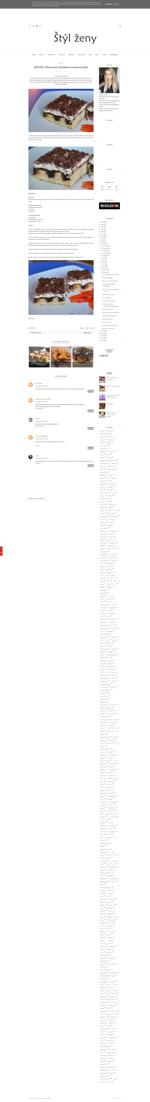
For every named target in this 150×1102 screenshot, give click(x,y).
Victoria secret (112, 1038)
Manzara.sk (113, 755)
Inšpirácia (111, 652)
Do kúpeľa (113, 554)
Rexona (102, 914)
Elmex (112, 575)
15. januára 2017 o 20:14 (41, 458)
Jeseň (101, 663)
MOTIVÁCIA (81, 54)
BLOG (97, 54)
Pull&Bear (109, 893)
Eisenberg (109, 569)
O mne (106, 820)
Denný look (111, 540)
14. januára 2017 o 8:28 (41, 386)
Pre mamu (109, 876)
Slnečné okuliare (104, 955)
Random (109, 902)
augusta (104, 255)
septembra (105, 253)
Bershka (102, 481)
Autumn (102, 457)
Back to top (117, 1098)
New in (101, 811)
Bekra (101, 478)
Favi (111, 596)
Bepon (113, 478)
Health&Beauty (104, 637)
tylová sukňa (103, 1029)
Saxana (102, 937)
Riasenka (109, 914)
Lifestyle (102, 734)
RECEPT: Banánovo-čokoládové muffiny (81, 364)
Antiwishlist (103, 451)
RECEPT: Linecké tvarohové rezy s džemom (111, 414)
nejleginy (102, 808)
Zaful (112, 1070)
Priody (101, 884)
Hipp (101, 640)
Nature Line (103, 805)
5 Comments (32, 327)
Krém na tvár (103, 702)
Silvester (109, 949)
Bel (107, 478)
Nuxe (110, 817)
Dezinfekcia (111, 546)
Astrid (101, 454)
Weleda (110, 1058)
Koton (112, 687)
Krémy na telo (103, 705)
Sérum (110, 940)
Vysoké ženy (103, 1055)
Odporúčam (103, 828)
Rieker (101, 917)
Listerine (112, 740)
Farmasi (102, 587)
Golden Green (103, 625)
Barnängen (103, 475)
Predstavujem (113, 878)
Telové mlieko (103, 1002)
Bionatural (111, 484)
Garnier (111, 613)
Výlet (101, 1052)
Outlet (102, 837)
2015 (102, 333)
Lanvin (115, 719)
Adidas (109, 431)
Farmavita (110, 587)
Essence (115, 581)
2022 (102, 231)
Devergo (102, 546)
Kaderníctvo (103, 669)
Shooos (109, 943)
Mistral (111, 775)
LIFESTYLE (62, 54)
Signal (101, 949)
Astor (111, 451)
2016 (102, 331)
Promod (102, 890)
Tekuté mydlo (111, 999)
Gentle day (103, 619)
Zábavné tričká (104, 1070)
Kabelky (110, 666)
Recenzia (102, 905)
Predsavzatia (103, 878)
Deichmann (103, 537)
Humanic (109, 643)
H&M (101, 631)
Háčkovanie (109, 631)
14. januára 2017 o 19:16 (41, 438)
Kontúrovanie (103, 687)
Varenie (110, 1035)
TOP (115, 1014)
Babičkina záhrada (104, 460)
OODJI (111, 828)
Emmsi (108, 578)
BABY (90, 54)
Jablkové (102, 658)
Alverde (109, 443)
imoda (108, 646)
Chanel (102, 646)
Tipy (101, 1014)
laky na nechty (104, 716)
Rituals (102, 920)
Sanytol (108, 934)
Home (34, 54)
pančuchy (102, 840)
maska (101, 761)
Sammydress (103, 931)
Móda (101, 781)
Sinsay (101, 952)
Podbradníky (113, 867)
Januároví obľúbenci (107, 277)
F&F (115, 584)
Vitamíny (108, 1040)
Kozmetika (102, 693)
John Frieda (109, 663)
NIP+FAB (107, 814)
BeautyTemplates (45, 1098)
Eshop (101, 581)
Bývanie (102, 501)
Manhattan (103, 752)
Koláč (61, 62)
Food (112, 605)
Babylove (102, 466)
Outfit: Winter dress (107, 309)
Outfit (108, 834)
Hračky (114, 640)
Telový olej (114, 1002)
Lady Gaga (110, 711)
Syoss (110, 987)
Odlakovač (103, 825)
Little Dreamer (41, 436)
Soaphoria (102, 958)
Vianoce (102, 1038)
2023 (102, 229)
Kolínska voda (104, 681)
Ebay (110, 566)
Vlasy (110, 1043)
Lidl (116, 731)
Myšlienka (102, 793)
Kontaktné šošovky (105, 684)
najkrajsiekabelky (111, 796)
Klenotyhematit (104, 675)
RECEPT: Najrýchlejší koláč (38, 364)
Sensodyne (110, 937)
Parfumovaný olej (104, 849)
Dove (101, 563)
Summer (113, 982)
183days (102, 431)
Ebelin (101, 569)
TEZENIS (102, 1008)
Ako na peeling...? (106, 297)
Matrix (108, 761)
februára (104, 269)
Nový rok (102, 817)
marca (104, 267)
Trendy (111, 1020)
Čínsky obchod (104, 528)
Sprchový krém (104, 976)
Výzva (111, 1055)
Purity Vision (103, 899)
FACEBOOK (102, 189)
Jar (109, 658)
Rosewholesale (111, 920)
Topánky (112, 1017)
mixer (107, 778)
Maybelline (103, 767)
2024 (102, 227)
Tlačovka (108, 1014)
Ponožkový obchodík (105, 873)
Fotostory (103, 607)
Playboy (102, 864)
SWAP (115, 984)
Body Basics (110, 490)
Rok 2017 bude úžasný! (108, 328)
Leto (109, 728)
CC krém (109, 510)
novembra (105, 248)
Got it (116, 4)
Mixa (101, 778)
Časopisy (110, 525)
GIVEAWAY (111, 619)
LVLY (116, 743)
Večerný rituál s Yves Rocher (110, 281)
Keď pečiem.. (109, 404)
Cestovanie (114, 516)
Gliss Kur (111, 622)
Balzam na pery (111, 469)
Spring (113, 976)
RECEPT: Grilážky (58, 364)
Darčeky (111, 534)
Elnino (101, 578)
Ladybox (102, 714)
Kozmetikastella (104, 696)
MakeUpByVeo (39, 408)
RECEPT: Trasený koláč (112, 386)
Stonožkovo (103, 979)
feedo (101, 599)
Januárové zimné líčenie (108, 301)
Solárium (111, 958)
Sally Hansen (109, 926)
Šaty (115, 990)
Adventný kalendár (105, 434)
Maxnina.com (112, 764)
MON (101, 787)
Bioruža (102, 487)
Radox (101, 902)
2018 (102, 241)
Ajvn (37, 456)
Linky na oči (103, 740)
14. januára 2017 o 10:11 (41, 401)
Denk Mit (102, 540)
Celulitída (111, 513)
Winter (101, 1061)
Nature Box (113, 802)
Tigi (110, 1011)
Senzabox (102, 940)
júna (103, 260)
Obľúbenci (102, 822)
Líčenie (109, 731)
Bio (108, 481)
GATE (101, 616)
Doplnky (112, 557)
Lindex (114, 737)
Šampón (102, 990)
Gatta (107, 616)
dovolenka (109, 563)
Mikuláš (102, 772)
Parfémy (102, 846)
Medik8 (111, 767)
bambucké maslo (104, 472)
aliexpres (111, 440)
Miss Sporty (103, 775)
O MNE (104, 54)
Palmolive (109, 837)
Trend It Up (103, 1020)
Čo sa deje (102, 534)
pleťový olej (103, 867)
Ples (109, 864)
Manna (111, 752)
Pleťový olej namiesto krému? (110, 325)
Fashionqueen (103, 593)
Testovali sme (112, 1005)
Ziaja (114, 1079)
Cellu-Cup (102, 513)
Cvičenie (102, 525)
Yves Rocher (103, 1067)
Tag (108, 993)
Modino (102, 784)
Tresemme (102, 1023)
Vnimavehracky (104, 1049)
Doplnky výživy (104, 560)
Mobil (114, 778)
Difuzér (102, 549)
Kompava (113, 681)
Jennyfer (111, 660)
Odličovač (112, 825)
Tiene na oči (103, 1011)
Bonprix (113, 493)
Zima (101, 1082)
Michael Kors (112, 769)
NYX (101, 820)
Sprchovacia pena (104, 970)
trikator (111, 1023)
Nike (101, 814)
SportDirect (103, 967)
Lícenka (102, 731)
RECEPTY (71, 54)
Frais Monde (112, 607)
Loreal (109, 743)
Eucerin (102, 584)
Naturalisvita (103, 802)
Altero (102, 443)
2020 (102, 236)
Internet (102, 655)
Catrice (102, 510)
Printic (114, 881)
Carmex (109, 507)
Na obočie (111, 793)
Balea (101, 469)
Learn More (109, 4)
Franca (102, 610)
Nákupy (102, 799)
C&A (108, 501)
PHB (101, 858)
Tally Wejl (102, 996)
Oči (110, 822)
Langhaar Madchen (105, 719)
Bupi (109, 498)
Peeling (102, 855)
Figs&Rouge (110, 599)
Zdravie (112, 1073)
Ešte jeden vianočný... (108, 319)
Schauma (102, 946)
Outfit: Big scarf (106, 322)
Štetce (101, 993)
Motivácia (102, 790)
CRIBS (110, 522)
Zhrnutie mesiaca (104, 1079)
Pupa (107, 896)
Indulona (114, 649)
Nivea (114, 814)
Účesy (101, 1032)
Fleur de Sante (103, 605)
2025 (102, 224)
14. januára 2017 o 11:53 (41, 421)
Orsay (101, 834)
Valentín (102, 1035)
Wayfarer (102, 1058)
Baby (114, 460)
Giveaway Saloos (39, 426)
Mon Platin (109, 787)
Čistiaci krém (113, 531)
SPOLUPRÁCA (114, 54)
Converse (111, 519)
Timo (116, 1011)
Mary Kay (110, 758)
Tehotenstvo (112, 996)
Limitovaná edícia (104, 737)
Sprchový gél (113, 973)
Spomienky (113, 964)
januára (104, 272)
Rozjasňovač (103, 923)
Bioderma (102, 484)
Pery (115, 855)
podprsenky (111, 870)
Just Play (102, 666)
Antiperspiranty (104, 448)
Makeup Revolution (105, 749)
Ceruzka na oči (104, 516)
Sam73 (108, 929)
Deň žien (112, 537)
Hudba (101, 643)
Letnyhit (102, 728)
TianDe (108, 1008)
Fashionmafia (103, 590)
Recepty (111, 905)
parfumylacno (104, 852)
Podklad (102, 870)
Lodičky (102, 743)
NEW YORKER (110, 811)
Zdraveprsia (103, 1073)
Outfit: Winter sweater (108, 294)
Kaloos (112, 669)
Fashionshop (103, 596)
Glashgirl (102, 622)
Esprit (108, 581)
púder (101, 893)
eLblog (37, 445)
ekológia (102, 572)
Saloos (102, 929)
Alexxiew (38, 383)
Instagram (102, 652)
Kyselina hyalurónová (106, 708)
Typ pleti (113, 1029)
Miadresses (103, 769)
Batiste (111, 475)
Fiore (107, 602)
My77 (110, 790)
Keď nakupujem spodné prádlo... (110, 274)
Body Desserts (103, 493)
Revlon (110, 911)
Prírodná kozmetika (105, 887)
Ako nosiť (102, 440)
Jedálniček (102, 660)
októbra (104, 250)
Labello (102, 711)
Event (108, 584)
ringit (115, 917)
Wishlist (110, 1061)
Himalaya (113, 637)
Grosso (115, 628)
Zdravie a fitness (104, 1076)
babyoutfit (111, 466)
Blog (101, 490)
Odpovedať (90, 391)
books (109, 496)
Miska (37, 418)
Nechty (111, 805)
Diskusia (109, 549)
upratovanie (109, 1032)
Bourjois (102, 498)
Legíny (101, 725)
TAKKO (113, 993)
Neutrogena (112, 808)
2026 (102, 222)
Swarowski (103, 987)
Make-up (102, 746)
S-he (101, 926)
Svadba (102, 984)
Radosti (112, 899)
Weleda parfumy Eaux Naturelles (111, 312)
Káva (106, 672)
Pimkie (107, 858)
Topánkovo (103, 1017)
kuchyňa (113, 705)
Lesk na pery (110, 725)
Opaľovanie (103, 831)
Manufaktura (103, 755)
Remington (109, 908)
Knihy (113, 675)
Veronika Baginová (43, 399)
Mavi (115, 761)
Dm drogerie (103, 552)
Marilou (102, 758)
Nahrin (102, 796)
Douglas (113, 560)
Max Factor (103, 764)
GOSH (112, 625)
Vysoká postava (111, 1052)
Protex (109, 890)
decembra (105, 246)
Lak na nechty (111, 714)
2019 (102, 239)
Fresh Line (109, 610)
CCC (116, 510)
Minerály (110, 772)
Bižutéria (110, 487)
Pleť (114, 864)
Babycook (114, 463)
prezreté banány (104, 881)
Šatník (109, 990)
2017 (102, 243)
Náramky (110, 799)
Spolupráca (103, 964)
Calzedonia (111, 504)
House (107, 640)
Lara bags (102, 722)
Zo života (108, 1082)
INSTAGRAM (109, 189)
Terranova (103, 1005)
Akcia (109, 437)
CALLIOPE (102, 504)
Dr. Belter (102, 566)
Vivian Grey (103, 1043)
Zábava (112, 1067)
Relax (101, 908)
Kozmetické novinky (105, 690)
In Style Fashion (104, 649)
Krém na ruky (103, 699)
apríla (103, 265)
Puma (101, 896)
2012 (102, 340)
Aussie (108, 454)
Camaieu (102, 507)
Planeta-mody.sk (104, 861)
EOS (114, 578)
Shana (101, 943)
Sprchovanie (103, 973)
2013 (102, 338)
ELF (101, 575)
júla (103, 258)
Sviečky (109, 984)
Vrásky (113, 1049)
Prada (101, 876)
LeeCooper (112, 722)
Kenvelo (113, 672)
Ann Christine (103, 445)
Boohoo (102, 496)
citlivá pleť (103, 519)
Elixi (106, 575)
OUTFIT (41, 54)
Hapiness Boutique (105, 634)
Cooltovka (103, 522)
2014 (102, 335)
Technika (102, 999)
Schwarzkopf (111, 946)
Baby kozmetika (104, 463)
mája (103, 262)
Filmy (101, 602)
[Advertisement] (75, 15)
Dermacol (112, 543)
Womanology (103, 1064)
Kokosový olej (104, 678)
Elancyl (110, 572)
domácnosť (103, 557)
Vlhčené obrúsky (104, 1046)
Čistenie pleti (103, 531)
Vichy (101, 1040)
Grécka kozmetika (104, 628)
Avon (109, 457)
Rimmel (108, 917)
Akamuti (102, 437)
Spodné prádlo (104, 961)
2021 (102, 234)
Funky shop (103, 613)
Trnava (102, 1026)
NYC (116, 817)
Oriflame (112, 831)
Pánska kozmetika (104, 843)
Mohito (110, 784)
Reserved (102, 911)
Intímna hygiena (112, 655)
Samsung (112, 931)
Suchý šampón (103, 982)
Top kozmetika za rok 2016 (109, 315)
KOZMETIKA (51, 54)
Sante (101, 934)
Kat (101, 672)
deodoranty (103, 543)
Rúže (111, 923)
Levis (115, 728)
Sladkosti (109, 952)
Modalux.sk (110, 781)
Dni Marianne (103, 554)
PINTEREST (116, 189)
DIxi (116, 549)
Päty (112, 852)
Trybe (108, 1026)
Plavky (114, 861)
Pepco (109, 855)
